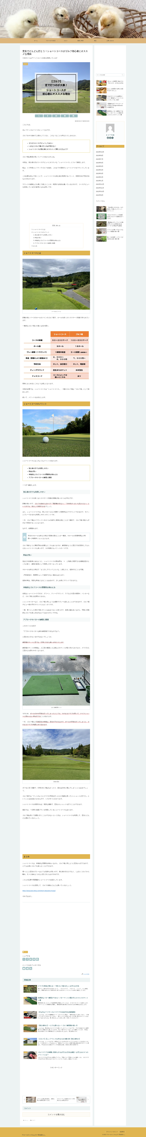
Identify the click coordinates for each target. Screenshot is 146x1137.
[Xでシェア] (39, 115)
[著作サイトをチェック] (23, 968)
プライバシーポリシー (112, 1131)
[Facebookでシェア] (48, 115)
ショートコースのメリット (41, 232)
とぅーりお (110, 135)
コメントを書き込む (56, 1114)
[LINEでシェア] (65, 115)
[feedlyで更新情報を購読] (27, 968)
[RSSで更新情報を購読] (30, 968)
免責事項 (122, 1131)
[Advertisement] (56, 206)
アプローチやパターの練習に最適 (45, 243)
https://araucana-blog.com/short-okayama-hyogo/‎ (39, 891)
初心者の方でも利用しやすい (43, 235)
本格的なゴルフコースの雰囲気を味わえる (47, 240)
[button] (74, 115)
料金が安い (38, 237)
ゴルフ (25, 952)
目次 (53, 225)
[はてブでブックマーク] (56, 115)
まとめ (35, 246)
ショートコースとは (39, 229)
